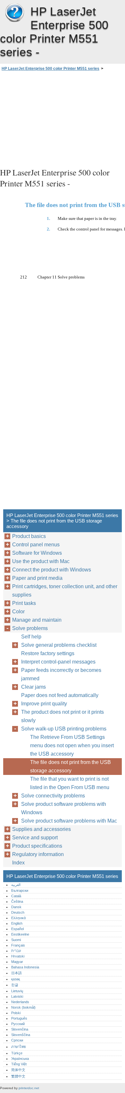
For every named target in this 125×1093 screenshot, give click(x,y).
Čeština (17, 901)
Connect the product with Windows (51, 569)
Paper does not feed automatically (59, 695)
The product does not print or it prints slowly (62, 716)
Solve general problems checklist (58, 645)
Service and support (35, 837)
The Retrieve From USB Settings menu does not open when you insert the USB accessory (72, 745)
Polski (16, 1013)
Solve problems (30, 628)
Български (19, 890)
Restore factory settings (47, 653)
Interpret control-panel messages (58, 661)
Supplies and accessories (41, 829)
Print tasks (24, 603)
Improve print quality (44, 703)
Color (18, 611)
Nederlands (20, 1002)
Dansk (16, 907)
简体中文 (18, 1070)
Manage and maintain (37, 620)
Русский (18, 1024)
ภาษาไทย (18, 1047)
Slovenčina (19, 1029)
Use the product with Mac (41, 561)
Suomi (16, 940)
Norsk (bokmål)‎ (23, 1007)
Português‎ (19, 1018)
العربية (16, 885)
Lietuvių (17, 991)
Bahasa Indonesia (25, 967)
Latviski (17, 996)
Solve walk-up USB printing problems (63, 728)
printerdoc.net (29, 1088)
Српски (17, 1040)
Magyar (17, 962)
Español (17, 929)
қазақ (15, 979)
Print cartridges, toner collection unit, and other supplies (64, 591)
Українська (20, 1058)
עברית (16, 951)
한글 (14, 985)
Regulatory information (38, 854)
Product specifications (37, 846)
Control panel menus (36, 544)
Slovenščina (20, 1035)
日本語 (16, 973)
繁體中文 (18, 1076)
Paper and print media (37, 578)
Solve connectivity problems (53, 795)
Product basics (29, 536)
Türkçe (16, 1053)
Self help (31, 636)
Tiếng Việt (19, 1064)
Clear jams (33, 687)
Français (18, 945)
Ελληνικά (18, 918)
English (16, 923)
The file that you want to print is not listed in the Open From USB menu (69, 783)
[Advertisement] (62, 118)
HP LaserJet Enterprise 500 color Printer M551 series (14, 13)
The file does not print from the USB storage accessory (70, 766)
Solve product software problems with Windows (63, 808)
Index (18, 862)
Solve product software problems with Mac (69, 821)
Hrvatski (17, 956)
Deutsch (17, 912)
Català (16, 896)
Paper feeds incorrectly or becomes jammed (61, 674)
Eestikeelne (20, 934)
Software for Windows (37, 553)
